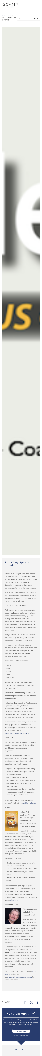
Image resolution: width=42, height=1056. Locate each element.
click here (14, 900)
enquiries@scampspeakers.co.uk (17, 733)
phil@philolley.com (30, 803)
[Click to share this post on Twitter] (31, 1002)
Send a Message (21, 1031)
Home (5, 15)
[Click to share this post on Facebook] (25, 1002)
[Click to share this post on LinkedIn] (38, 1002)
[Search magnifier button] (38, 18)
